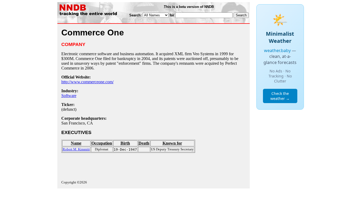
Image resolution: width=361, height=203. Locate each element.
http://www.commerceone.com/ (87, 82)
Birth (125, 143)
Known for (172, 143)
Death (143, 143)
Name (76, 143)
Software (68, 95)
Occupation (101, 143)
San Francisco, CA (77, 123)
